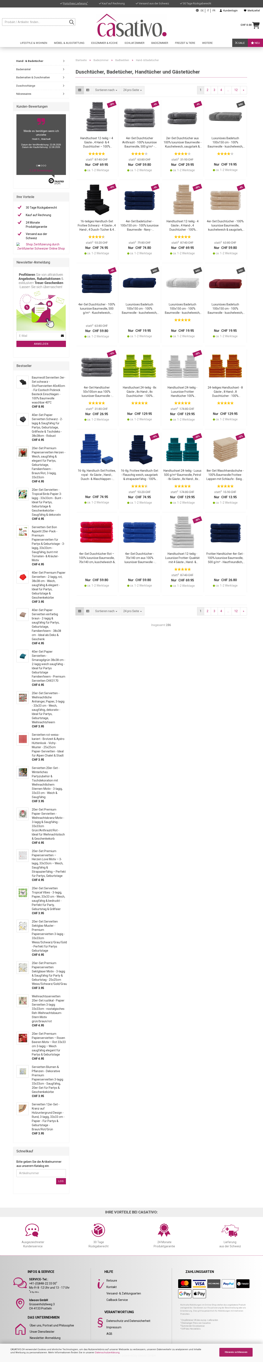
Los (61, 1181)
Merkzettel (253, 10)
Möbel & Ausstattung (69, 42)
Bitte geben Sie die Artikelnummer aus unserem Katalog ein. (39, 1164)
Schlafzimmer (134, 42)
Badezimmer (159, 42)
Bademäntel (23, 69)
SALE (241, 42)
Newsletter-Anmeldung (45, 1338)
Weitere (207, 42)
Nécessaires (23, 93)
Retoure (111, 1280)
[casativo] (131, 25)
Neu (257, 42)
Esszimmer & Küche (104, 42)
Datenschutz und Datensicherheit (128, 1321)
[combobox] (132, 90)
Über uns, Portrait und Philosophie (52, 1325)
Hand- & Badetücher (29, 61)
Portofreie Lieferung (75, 3)
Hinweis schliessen (236, 1352)
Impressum (113, 1327)
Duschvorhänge (25, 85)
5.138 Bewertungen (41, 170)
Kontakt (111, 1287)
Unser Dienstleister (42, 1331)
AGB (109, 1333)
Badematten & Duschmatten (33, 77)
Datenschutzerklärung (107, 1352)
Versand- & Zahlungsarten (123, 1293)
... (228, 90)
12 (236, 90)
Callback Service (117, 1300)
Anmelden (41, 343)
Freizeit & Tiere (185, 42)
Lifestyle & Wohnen (33, 42)
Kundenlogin (230, 10)
